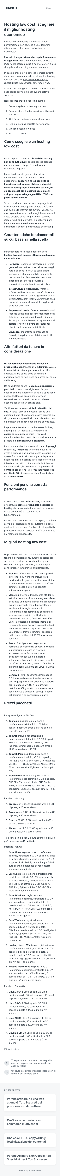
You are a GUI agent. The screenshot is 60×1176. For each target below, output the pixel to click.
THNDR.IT (10, 8)
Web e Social (14, 1049)
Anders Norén (35, 1170)
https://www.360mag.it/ (35, 79)
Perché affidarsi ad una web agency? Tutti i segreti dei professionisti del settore (25, 1102)
